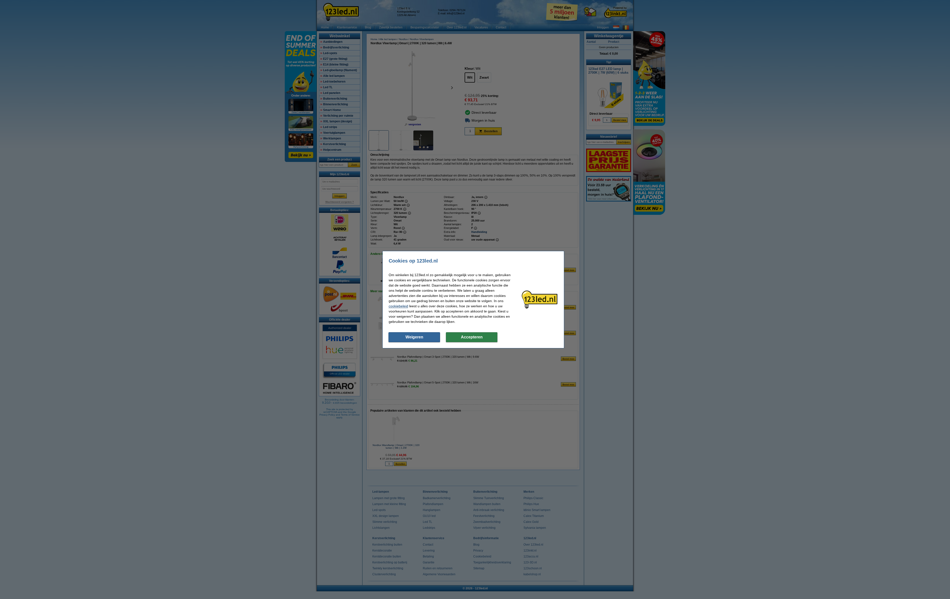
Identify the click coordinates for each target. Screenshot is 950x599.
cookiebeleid (398, 306)
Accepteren (472, 337)
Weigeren (414, 337)
